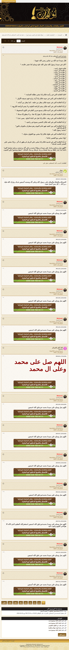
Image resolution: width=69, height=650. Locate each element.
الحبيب (59, 163)
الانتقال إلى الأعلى (6, 641)
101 (16, 602)
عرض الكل (62, 634)
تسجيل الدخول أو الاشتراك (9, 1)
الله (56, 163)
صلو (47, 163)
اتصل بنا (12, 641)
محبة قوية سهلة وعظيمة (54, 628)
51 (20, 602)
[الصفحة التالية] (4, 41)
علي (44, 163)
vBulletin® (34, 644)
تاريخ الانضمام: (59, 50)
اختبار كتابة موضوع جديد (55, 620)
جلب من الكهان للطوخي (54, 625)
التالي (4, 602)
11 (25, 602)
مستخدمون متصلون (54, 611)
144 (10, 602)
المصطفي (51, 163)
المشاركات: (60, 52)
